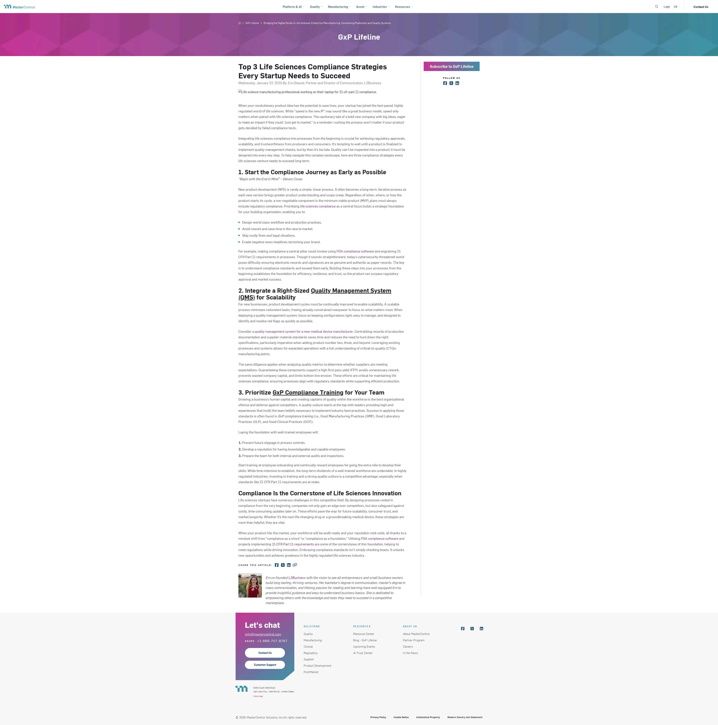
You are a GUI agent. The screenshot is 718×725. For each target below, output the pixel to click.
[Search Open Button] (656, 6)
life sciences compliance (318, 206)
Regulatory (311, 653)
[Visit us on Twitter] (472, 628)
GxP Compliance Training (308, 392)
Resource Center (363, 634)
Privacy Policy (378, 717)
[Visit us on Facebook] (463, 628)
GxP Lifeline (252, 23)
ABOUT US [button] (410, 626)
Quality (308, 634)
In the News (410, 653)
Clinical (308, 646)
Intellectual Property (428, 717)
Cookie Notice (401, 717)
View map (258, 696)
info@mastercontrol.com (263, 634)
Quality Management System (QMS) (314, 293)
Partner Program (414, 640)
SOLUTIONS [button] (312, 626)
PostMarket (311, 672)
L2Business (296, 577)
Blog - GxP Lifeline (365, 640)
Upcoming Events (364, 646)
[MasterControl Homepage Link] (19, 6)
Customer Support (265, 664)
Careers (408, 646)
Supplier (309, 659)
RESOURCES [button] (362, 626)
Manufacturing (313, 640)
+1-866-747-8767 (272, 640)
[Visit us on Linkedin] (481, 628)
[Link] (294, 564)
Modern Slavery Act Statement (464, 717)
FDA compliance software (355, 251)
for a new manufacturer (304, 331)
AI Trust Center (363, 653)
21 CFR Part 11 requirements (293, 544)
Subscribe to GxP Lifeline (452, 66)
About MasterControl (416, 634)
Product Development (317, 665)
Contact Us (701, 6)
